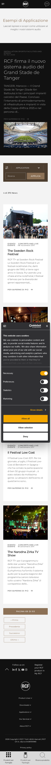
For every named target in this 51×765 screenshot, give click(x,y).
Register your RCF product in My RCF (39, 669)
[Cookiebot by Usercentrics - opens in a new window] (30, 326)
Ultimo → (14, 640)
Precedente (14, 626)
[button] (25, 611)
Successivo (14, 633)
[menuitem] (26, 747)
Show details (36, 410)
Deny (25, 436)
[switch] (44, 382)
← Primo (14, 620)
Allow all (25, 418)
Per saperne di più (14, 119)
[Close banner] (47, 326)
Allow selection (25, 427)
